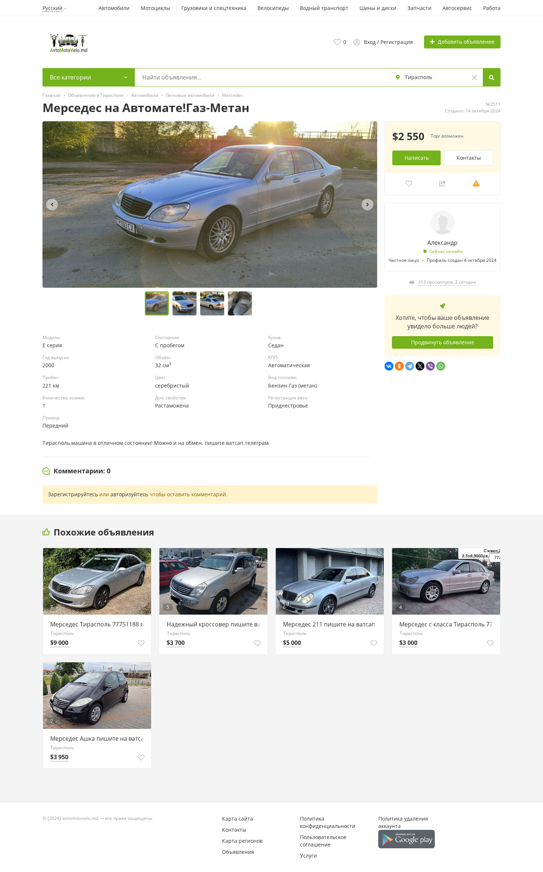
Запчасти (419, 7)
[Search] (492, 77)
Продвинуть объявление (442, 342)
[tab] (76, 471)
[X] (420, 366)
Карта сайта (237, 818)
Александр (442, 243)
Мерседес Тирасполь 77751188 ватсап (98, 624)
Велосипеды (273, 7)
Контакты (469, 157)
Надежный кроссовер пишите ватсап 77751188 (215, 624)
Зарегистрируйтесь (73, 494)
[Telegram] (409, 366)
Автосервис (457, 7)
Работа (492, 7)
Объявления (238, 851)
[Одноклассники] (399, 366)
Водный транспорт (324, 7)
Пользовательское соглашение (323, 841)
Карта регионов (242, 840)
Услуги (308, 855)
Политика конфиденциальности (327, 822)
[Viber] (430, 366)
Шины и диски (377, 7)
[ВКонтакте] (389, 366)
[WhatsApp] (440, 366)
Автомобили (114, 7)
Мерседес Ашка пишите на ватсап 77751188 (98, 738)
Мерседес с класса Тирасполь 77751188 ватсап (447, 624)
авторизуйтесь (129, 494)
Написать (416, 157)
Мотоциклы (155, 7)
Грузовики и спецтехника (213, 7)
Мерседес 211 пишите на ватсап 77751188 (331, 624)
